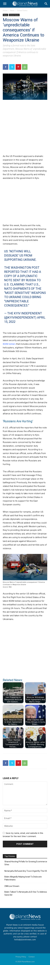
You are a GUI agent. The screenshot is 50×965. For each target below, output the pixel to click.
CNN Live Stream (11, 886)
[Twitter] (12, 67)
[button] (4, 4)
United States (22, 10)
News (12, 10)
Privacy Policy (21, 956)
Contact (32, 956)
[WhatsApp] (25, 67)
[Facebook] (5, 67)
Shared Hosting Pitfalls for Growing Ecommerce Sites (25, 863)
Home (5, 10)
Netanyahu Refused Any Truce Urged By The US (25, 871)
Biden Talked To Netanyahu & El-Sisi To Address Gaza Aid (25, 893)
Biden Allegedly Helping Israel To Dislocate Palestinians (23, 878)
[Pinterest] (18, 67)
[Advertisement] (25, 128)
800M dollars (9, 344)
